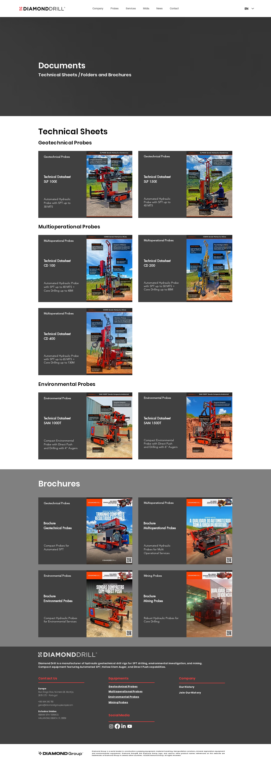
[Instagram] (111, 726)
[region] (85, 184)
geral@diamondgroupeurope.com (55, 705)
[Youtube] (129, 726)
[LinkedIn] (123, 726)
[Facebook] (117, 726)
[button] (98, 8)
